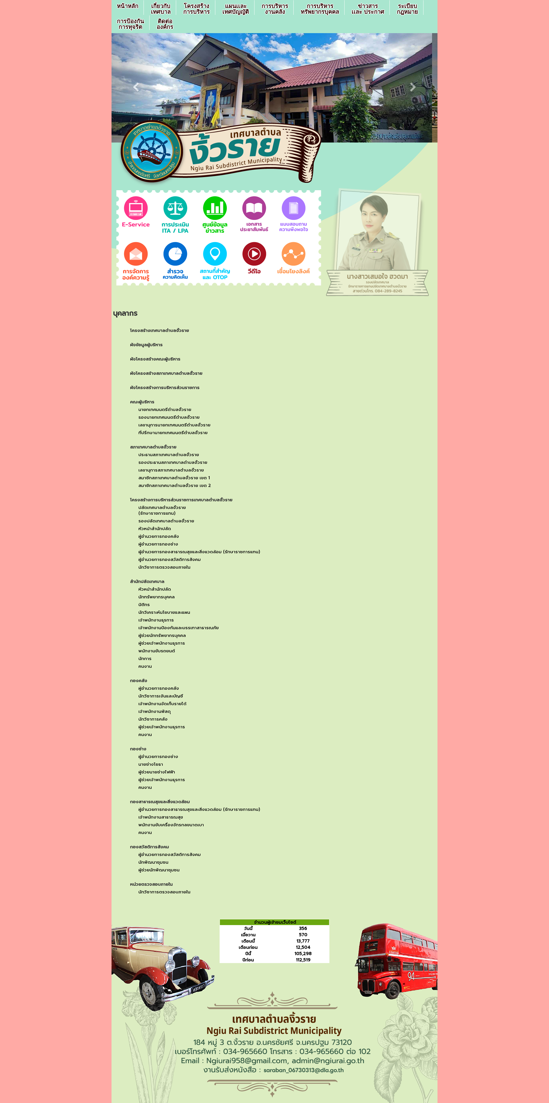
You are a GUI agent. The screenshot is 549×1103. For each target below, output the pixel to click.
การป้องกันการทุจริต (130, 24)
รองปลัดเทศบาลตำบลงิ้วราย (166, 521)
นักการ (145, 658)
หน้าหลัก (127, 6)
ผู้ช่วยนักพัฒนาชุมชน (159, 870)
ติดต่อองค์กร (165, 24)
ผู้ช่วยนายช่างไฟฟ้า (156, 772)
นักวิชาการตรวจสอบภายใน (164, 567)
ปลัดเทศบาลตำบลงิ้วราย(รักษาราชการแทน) (162, 510)
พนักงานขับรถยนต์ (156, 651)
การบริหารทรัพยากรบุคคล (320, 9)
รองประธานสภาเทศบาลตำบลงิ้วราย (172, 462)
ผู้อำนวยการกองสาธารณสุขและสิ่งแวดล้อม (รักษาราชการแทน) (199, 552)
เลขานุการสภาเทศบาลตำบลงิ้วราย (171, 470)
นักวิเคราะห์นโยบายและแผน (164, 612)
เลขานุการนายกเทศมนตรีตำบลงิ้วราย (174, 425)
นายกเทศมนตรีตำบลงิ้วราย (164, 409)
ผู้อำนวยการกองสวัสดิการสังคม (169, 559)
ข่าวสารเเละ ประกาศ (368, 9)
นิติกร (144, 604)
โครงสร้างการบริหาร (196, 9)
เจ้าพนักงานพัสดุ (154, 711)
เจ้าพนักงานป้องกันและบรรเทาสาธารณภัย (178, 628)
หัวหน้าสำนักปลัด (154, 529)
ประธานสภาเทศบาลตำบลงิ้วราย (168, 455)
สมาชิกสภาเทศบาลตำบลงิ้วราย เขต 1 (174, 478)
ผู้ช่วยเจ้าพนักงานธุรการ (161, 643)
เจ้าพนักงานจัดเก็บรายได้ (162, 704)
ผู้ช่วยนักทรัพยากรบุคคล (162, 635)
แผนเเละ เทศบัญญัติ (235, 9)
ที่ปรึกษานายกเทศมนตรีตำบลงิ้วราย (173, 433)
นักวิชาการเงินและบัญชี (160, 696)
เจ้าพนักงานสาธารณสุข (160, 817)
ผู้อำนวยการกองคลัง (158, 536)
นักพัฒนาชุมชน (153, 862)
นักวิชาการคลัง (153, 719)
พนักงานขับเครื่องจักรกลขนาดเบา (171, 825)
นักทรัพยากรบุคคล (156, 597)
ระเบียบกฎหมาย (407, 9)
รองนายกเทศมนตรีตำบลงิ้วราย (169, 417)
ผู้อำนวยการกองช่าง (158, 544)
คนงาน (145, 666)
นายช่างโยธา (150, 764)
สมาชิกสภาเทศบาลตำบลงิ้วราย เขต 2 (174, 485)
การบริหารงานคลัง (275, 9)
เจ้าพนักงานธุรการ (156, 620)
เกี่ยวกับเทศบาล (161, 9)
